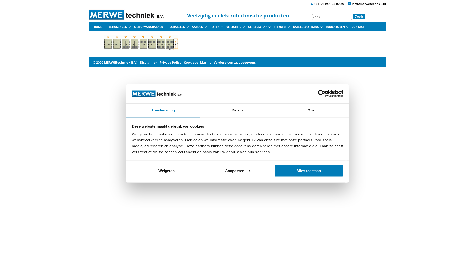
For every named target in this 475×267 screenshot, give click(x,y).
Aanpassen (234, 171)
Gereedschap (257, 27)
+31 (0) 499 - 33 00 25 (329, 4)
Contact (358, 27)
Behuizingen (118, 27)
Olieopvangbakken (148, 27)
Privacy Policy (170, 62)
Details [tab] (238, 110)
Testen (215, 27)
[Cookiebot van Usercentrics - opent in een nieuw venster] (321, 93)
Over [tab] (312, 110)
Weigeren (166, 171)
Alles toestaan (308, 171)
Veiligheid (233, 27)
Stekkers (280, 27)
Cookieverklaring (197, 62)
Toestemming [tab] (163, 110)
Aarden (197, 27)
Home (98, 27)
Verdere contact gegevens (235, 62)
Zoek (359, 16)
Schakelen (177, 27)
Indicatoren (335, 27)
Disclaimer (148, 62)
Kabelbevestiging (306, 27)
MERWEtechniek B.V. (120, 62)
